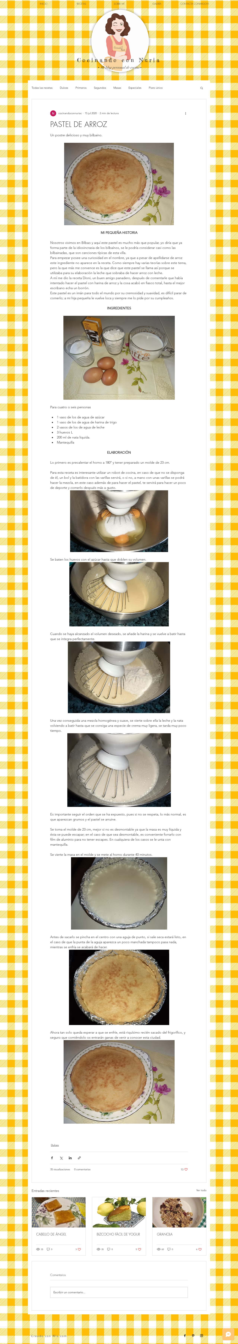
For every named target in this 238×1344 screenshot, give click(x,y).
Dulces (64, 87)
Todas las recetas (42, 87)
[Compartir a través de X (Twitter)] (61, 1158)
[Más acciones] (185, 113)
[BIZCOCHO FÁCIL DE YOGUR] (119, 1212)
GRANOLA (165, 1234)
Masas (117, 87)
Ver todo (201, 1190)
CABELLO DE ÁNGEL (51, 1234)
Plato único (156, 87)
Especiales (134, 87)
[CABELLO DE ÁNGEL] (59, 1212)
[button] (201, 87)
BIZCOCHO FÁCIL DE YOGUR (118, 1234)
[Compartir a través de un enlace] (79, 1158)
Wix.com (59, 1336)
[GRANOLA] (179, 1212)
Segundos (100, 87)
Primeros (80, 87)
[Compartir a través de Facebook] (52, 1158)
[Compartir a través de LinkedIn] (70, 1158)
